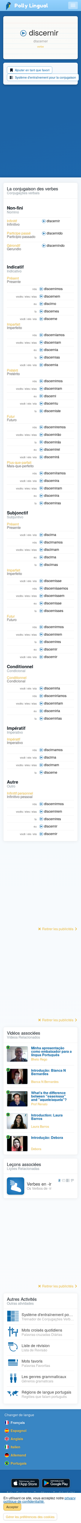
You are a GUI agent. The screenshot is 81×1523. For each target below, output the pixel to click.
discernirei (52, 449)
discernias (52, 357)
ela (35, 319)
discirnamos (53, 542)
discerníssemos (56, 588)
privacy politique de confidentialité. (39, 1499)
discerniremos (55, 426)
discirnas (51, 564)
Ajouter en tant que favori (31, 70)
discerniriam (53, 703)
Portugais (18, 1463)
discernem (52, 296)
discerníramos (55, 472)
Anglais (16, 1438)
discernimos (53, 288)
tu (36, 311)
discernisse (53, 580)
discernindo (56, 245)
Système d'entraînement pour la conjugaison (45, 77)
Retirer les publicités (57, 928)
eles (27, 296)
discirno (50, 303)
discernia (51, 349)
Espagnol (18, 1430)
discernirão (52, 434)
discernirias (53, 718)
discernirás (52, 441)
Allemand (18, 1455)
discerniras (52, 502)
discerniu (51, 403)
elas (34, 296)
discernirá (51, 456)
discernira (51, 480)
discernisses (53, 610)
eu (35, 304)
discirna (50, 534)
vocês (19, 296)
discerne (50, 318)
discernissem (54, 595)
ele (29, 319)
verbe (40, 46)
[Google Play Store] (56, 1483)
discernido (55, 233)
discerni (50, 395)
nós (34, 289)
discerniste (52, 410)
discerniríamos (55, 695)
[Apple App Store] (25, 1483)
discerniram (53, 388)
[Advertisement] (40, 132)
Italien (15, 1446)
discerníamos (54, 334)
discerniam (52, 342)
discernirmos (54, 626)
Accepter (12, 1507)
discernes (51, 311)
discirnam (51, 549)
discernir (53, 220)
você (22, 319)
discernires (52, 641)
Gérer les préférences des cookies (30, 1516)
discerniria (52, 688)
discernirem (53, 634)
